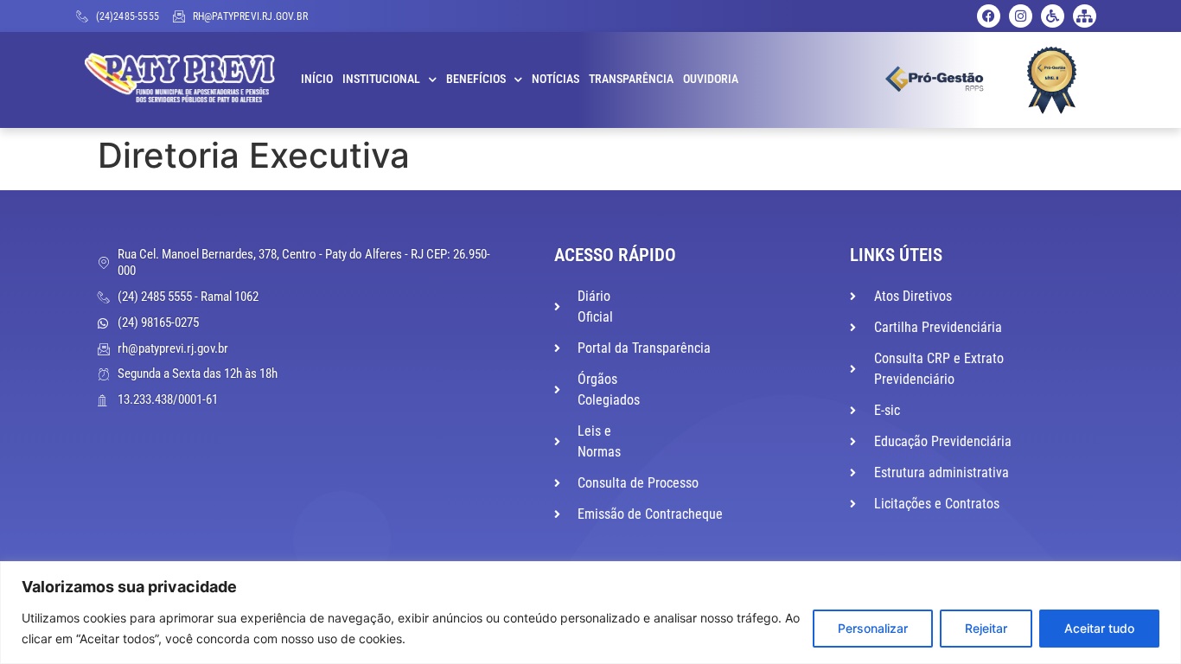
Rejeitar (986, 628)
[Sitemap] (1084, 16)
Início (317, 79)
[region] (590, 612)
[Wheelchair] (1052, 16)
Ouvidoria (710, 79)
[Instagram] (1020, 16)
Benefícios (476, 79)
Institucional (381, 79)
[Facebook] (988, 16)
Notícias (555, 79)
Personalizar (873, 628)
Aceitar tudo (1099, 628)
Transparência (631, 79)
